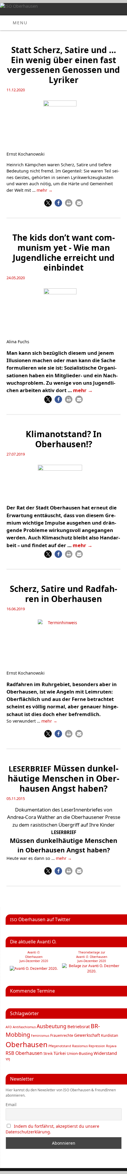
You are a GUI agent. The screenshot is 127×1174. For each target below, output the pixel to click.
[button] (48, 203)
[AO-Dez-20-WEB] (34, 968)
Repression (97, 1046)
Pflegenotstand (59, 1046)
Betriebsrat (78, 1026)
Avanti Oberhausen (91, 957)
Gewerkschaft (87, 1035)
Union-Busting (80, 1053)
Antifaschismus (24, 1027)
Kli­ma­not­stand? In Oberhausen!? (64, 439)
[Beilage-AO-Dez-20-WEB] (92, 971)
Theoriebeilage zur (91, 952)
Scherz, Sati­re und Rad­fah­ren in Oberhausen (63, 593)
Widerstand (105, 1053)
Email (11, 1104)
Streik (48, 1053)
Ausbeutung (51, 1026)
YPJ (8, 1059)
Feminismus (40, 1036)
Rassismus (80, 1046)
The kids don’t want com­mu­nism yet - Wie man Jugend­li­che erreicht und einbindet (63, 252)
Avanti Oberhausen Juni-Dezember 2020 (33, 956)
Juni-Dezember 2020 (91, 961)
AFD (9, 1027)
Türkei (59, 1053)
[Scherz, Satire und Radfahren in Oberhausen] (63, 642)
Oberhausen (27, 1044)
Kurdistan (109, 1035)
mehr (45, 190)
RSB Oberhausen (24, 1053)
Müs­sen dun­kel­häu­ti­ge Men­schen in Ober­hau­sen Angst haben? (63, 778)
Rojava (111, 1046)
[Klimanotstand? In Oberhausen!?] (63, 483)
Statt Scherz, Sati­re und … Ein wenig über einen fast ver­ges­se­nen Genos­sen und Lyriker (63, 64)
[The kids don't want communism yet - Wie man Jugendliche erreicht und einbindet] (64, 311)
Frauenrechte (61, 1035)
